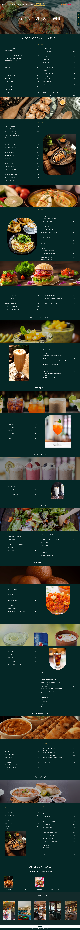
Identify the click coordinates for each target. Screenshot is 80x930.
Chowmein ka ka (55, 889)
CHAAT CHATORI (23, 889)
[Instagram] (40, 926)
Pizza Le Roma (39, 889)
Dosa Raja (70, 889)
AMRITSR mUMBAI (9, 889)
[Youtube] (42, 926)
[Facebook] (38, 926)
